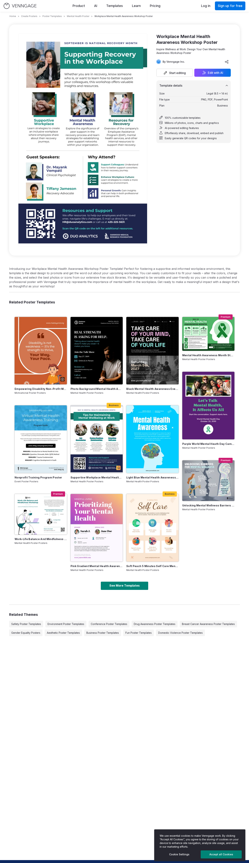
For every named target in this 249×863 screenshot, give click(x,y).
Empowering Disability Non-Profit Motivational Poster (41, 388)
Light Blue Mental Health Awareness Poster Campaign (152, 477)
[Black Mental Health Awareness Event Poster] (152, 351)
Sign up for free (230, 6)
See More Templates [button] (124, 585)
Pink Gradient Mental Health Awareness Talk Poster (97, 566)
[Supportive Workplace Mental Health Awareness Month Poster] (97, 439)
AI (95, 6)
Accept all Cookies (221, 854)
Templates (114, 6)
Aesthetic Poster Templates (63, 632)
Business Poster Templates (102, 632)
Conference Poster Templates (109, 624)
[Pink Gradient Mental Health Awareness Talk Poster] (97, 528)
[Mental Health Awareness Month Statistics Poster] (208, 334)
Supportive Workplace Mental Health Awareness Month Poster (97, 477)
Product (79, 6)
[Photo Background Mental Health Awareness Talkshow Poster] (97, 351)
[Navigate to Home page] (20, 6)
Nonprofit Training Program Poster (38, 477)
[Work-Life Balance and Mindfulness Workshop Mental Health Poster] (41, 514)
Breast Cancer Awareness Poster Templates (208, 624)
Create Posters (29, 16)
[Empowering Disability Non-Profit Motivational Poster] (41, 351)
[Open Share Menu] (227, 62)
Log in (205, 6)
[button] (174, 73)
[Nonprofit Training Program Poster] (41, 439)
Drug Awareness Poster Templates (154, 624)
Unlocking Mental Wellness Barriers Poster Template (208, 505)
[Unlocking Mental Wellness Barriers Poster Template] (208, 480)
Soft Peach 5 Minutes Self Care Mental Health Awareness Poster (152, 566)
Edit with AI (215, 73)
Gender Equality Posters (25, 632)
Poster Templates (52, 16)
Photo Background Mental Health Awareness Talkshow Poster (97, 388)
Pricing (155, 6)
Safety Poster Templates (26, 624)
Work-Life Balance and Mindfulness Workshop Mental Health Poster (41, 539)
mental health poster (78, 16)
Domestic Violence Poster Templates (180, 632)
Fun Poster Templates (138, 632)
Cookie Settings (179, 854)
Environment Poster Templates (66, 624)
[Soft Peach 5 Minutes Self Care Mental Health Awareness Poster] (152, 528)
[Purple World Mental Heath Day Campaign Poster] (208, 405)
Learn (136, 6)
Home (12, 16)
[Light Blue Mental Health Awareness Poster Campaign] (152, 439)
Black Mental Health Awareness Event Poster (152, 388)
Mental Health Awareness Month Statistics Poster (208, 355)
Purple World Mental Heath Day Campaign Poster (208, 443)
